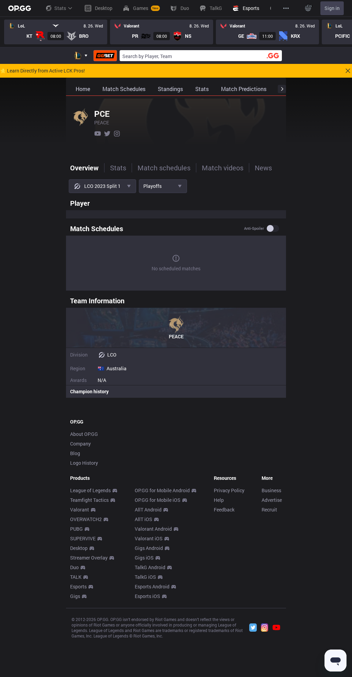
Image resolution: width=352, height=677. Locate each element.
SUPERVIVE (83, 538)
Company (80, 443)
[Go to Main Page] (19, 8)
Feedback (224, 509)
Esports (78, 586)
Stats (60, 8)
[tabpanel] (176, 297)
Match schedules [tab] (164, 167)
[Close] (348, 71)
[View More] (286, 8)
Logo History (84, 463)
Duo (74, 567)
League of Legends (90, 490)
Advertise (272, 500)
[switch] (273, 228)
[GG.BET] (105, 55)
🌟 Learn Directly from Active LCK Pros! (42, 71)
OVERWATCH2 (86, 519)
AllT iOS (143, 519)
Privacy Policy (229, 490)
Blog (75, 453)
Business (271, 490)
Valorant (79, 509)
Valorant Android (153, 529)
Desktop (79, 548)
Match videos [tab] (222, 167)
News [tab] (263, 167)
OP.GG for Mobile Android (162, 490)
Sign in (332, 8)
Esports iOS (147, 596)
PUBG (76, 529)
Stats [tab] (118, 167)
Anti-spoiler (254, 228)
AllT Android (148, 509)
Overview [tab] (84, 167)
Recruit (269, 509)
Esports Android (152, 586)
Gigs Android (149, 548)
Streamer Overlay (89, 557)
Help (219, 500)
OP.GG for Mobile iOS (157, 500)
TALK (75, 577)
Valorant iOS (149, 538)
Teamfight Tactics (89, 500)
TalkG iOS (145, 577)
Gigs (75, 596)
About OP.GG (84, 434)
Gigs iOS (144, 557)
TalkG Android (150, 567)
